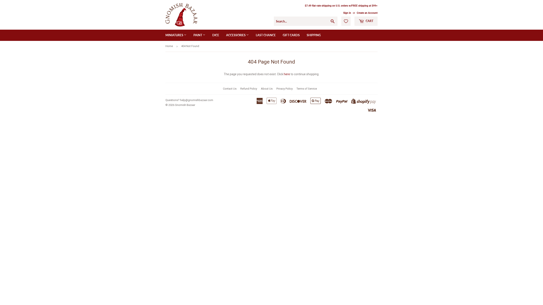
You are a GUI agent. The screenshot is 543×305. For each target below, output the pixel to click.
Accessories (236, 35)
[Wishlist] (346, 21)
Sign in (347, 12)
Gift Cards (291, 35)
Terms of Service (307, 88)
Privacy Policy (284, 88)
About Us (267, 88)
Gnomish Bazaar (185, 105)
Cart (369, 21)
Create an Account (367, 12)
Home (169, 46)
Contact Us (230, 88)
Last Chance (266, 35)
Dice (215, 35)
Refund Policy (248, 88)
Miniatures (174, 35)
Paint (198, 35)
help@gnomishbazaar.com (196, 100)
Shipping (314, 35)
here (287, 74)
